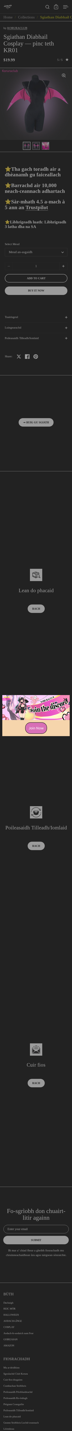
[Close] (65, 699)
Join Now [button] (36, 728)
